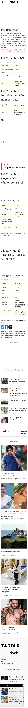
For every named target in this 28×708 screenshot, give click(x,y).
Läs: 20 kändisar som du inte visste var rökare (20, 304)
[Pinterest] (15, 370)
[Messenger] (9, 370)
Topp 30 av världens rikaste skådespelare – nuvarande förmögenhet (18, 411)
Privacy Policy (11, 663)
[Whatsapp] (19, 370)
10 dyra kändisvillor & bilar (17, 400)
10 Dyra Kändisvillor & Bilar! (15, 168)
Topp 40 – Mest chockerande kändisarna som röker (17, 382)
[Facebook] (6, 370)
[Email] (22, 370)
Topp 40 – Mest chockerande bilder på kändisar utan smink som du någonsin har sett (13, 514)
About (2, 661)
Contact (3, 663)
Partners (3, 659)
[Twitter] (12, 370)
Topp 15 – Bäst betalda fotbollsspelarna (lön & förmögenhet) (16, 679)
